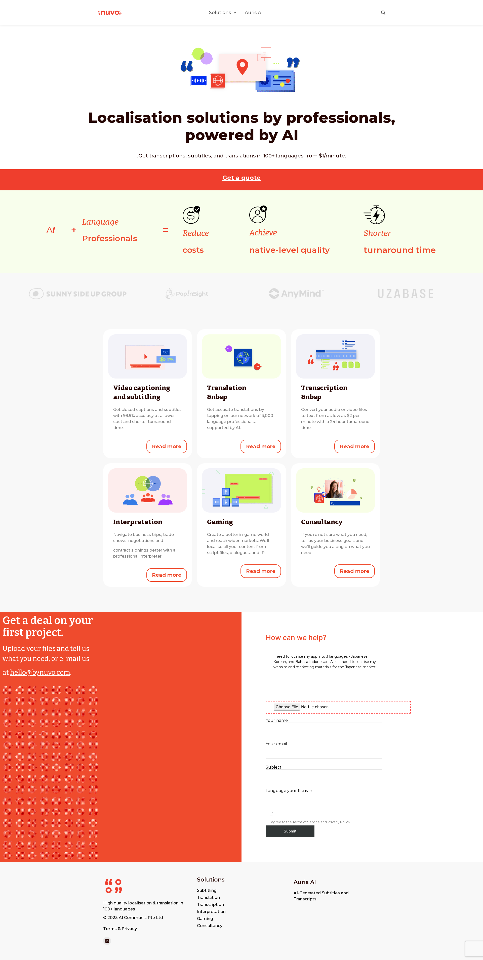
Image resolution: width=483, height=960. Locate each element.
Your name (277, 721)
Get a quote (241, 177)
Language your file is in (289, 791)
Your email (276, 744)
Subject (273, 767)
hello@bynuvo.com (40, 673)
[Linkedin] (107, 941)
